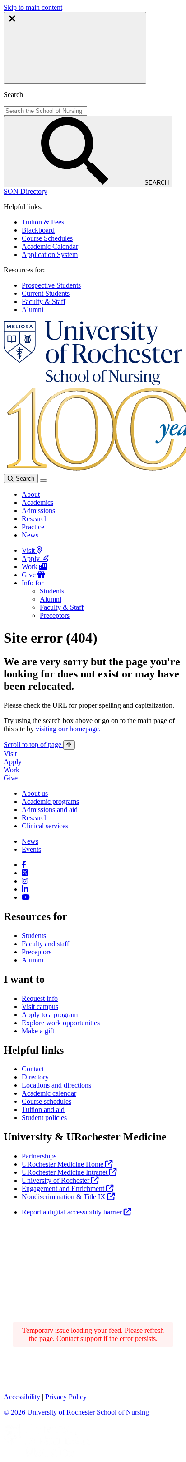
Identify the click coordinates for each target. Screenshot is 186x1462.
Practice (33, 527)
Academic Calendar (50, 246)
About (31, 494)
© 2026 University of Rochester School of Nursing (76, 1412)
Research (35, 519)
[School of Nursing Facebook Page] (24, 865)
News (30, 535)
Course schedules (46, 1101)
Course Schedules (47, 238)
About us (35, 793)
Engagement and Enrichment (64, 1188)
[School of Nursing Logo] (93, 383)
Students (52, 591)
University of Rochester (56, 1180)
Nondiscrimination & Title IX (64, 1196)
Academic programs (50, 801)
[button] (25, 191)
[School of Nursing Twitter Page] (25, 873)
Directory (35, 1077)
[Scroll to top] (69, 745)
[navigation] (39, 744)
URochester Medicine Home (63, 1164)
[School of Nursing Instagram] (25, 881)
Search (24, 478)
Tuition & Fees (43, 222)
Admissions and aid (50, 809)
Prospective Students (51, 285)
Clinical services (45, 826)
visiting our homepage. (68, 729)
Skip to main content (33, 7)
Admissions (38, 510)
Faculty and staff (45, 944)
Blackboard (38, 230)
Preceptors (55, 615)
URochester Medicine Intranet (65, 1172)
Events (31, 849)
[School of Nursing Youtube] (26, 897)
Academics (37, 502)
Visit (29, 550)
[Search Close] (75, 48)
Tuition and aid (43, 1109)
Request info (40, 998)
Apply (32, 558)
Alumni (32, 309)
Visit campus (40, 1006)
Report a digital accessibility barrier (73, 1212)
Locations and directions (56, 1085)
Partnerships (39, 1156)
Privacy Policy (66, 1397)
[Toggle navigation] (43, 480)
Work (30, 566)
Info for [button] (32, 583)
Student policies (44, 1117)
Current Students (46, 293)
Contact (33, 1069)
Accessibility (22, 1397)
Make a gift (38, 1031)
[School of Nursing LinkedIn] (25, 889)
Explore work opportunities (61, 1023)
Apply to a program (50, 1014)
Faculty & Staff (43, 301)
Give (29, 575)
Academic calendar (49, 1093)
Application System (50, 254)
